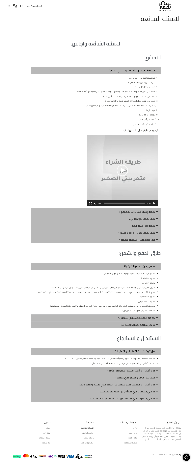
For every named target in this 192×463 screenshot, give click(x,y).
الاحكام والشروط (87, 442)
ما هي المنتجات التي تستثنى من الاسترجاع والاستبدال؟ (125, 391)
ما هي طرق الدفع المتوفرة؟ (139, 266)
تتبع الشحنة (46, 442)
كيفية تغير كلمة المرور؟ (142, 225)
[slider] (124, 203)
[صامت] (95, 205)
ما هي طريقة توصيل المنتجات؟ (138, 324)
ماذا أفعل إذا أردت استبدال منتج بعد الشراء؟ (131, 370)
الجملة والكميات (44, 437)
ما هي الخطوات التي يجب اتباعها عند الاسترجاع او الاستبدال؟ (122, 398)
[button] (96, 70)
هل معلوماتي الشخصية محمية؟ (137, 239)
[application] (122, 170)
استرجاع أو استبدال (87, 433)
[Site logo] (165, 6)
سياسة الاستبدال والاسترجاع (102, 363)
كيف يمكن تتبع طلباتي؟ (142, 218)
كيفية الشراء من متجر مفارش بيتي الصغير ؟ (131, 70)
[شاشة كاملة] (90, 205)
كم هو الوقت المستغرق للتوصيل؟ (136, 317)
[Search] (21, 6)
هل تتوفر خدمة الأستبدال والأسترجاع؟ (135, 351)
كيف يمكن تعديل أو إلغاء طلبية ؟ (136, 232)
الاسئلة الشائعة (87, 428)
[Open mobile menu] (183, 6)
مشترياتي (46, 433)
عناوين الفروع (132, 437)
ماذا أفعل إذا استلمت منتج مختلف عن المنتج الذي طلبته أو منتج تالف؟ (117, 384)
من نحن (134, 428)
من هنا (123, 310)
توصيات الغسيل (88, 437)
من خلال (122, 363)
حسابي (47, 428)
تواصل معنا (133, 433)
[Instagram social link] (9, 6)
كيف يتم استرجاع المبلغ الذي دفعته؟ (135, 377)
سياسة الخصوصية (130, 442)
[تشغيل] (154, 205)
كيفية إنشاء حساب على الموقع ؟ (137, 211)
